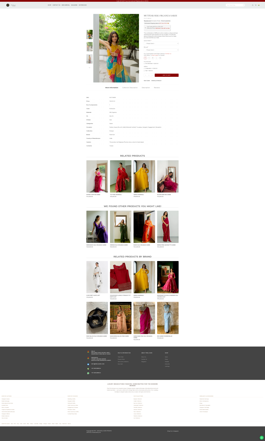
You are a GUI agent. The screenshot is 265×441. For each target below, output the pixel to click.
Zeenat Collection (138, 409)
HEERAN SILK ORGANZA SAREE (119, 245)
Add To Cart (167, 75)
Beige (40, 423)
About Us (143, 357)
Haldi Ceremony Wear (73, 405)
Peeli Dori (149, 18)
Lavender (36, 423)
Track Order (121, 357)
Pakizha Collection (138, 416)
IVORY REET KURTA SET (93, 295)
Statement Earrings (204, 398)
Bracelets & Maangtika (205, 405)
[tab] (111, 87)
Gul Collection (137, 418)
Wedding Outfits (71, 398)
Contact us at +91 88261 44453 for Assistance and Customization (132, 1)
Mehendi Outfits (71, 403)
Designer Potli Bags (204, 407)
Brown (69, 423)
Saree (166, 357)
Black (57, 423)
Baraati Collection (138, 398)
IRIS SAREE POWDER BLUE (164, 336)
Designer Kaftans (6, 413)
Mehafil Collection (138, 407)
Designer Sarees (6, 398)
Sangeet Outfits (71, 401)
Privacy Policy (121, 359)
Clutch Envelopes (204, 411)
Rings (201, 403)
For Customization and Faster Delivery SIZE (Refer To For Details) (157, 54)
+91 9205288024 (96, 368)
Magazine (143, 361)
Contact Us (144, 359)
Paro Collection (137, 411)
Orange (45, 423)
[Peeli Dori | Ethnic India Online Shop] (11, 5)
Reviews (157, 87)
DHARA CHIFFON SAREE (93, 194)
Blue (28, 423)
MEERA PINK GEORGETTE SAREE (166, 245)
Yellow (31, 423)
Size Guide (155, 55)
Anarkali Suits (5, 405)
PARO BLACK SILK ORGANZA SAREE (96, 336)
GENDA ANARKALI (139, 194)
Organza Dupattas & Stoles (8, 409)
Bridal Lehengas (5, 401)
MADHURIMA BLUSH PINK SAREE (119, 336)
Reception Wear (71, 409)
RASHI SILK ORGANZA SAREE (142, 245)
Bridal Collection (5, 416)
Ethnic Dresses (5, 407)
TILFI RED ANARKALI (116, 194)
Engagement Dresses (73, 407)
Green (24, 423)
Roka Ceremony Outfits (73, 411)
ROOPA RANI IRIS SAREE (164, 194)
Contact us (168, 53)
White (53, 423)
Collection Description (130, 87)
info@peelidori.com (97, 364)
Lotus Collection (137, 413)
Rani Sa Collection (138, 403)
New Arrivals (5, 418)
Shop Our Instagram (173, 431)
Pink (15, 423)
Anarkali (167, 361)
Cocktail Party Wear (72, 413)
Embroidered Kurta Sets (7, 403)
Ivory (18, 423)
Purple (49, 423)
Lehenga (167, 366)
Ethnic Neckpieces (204, 401)
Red (12, 423)
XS (145, 58)
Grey (60, 423)
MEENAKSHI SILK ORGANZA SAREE (96, 245)
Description (146, 87)
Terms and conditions (123, 361)
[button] (89, 29)
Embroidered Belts (204, 409)
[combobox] (235, 5)
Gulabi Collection (137, 401)
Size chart (120, 364)
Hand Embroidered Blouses (8, 411)
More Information (111, 87)
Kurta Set (167, 364)
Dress (166, 359)
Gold (21, 423)
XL (160, 58)
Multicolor (64, 423)
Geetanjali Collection (138, 405)
